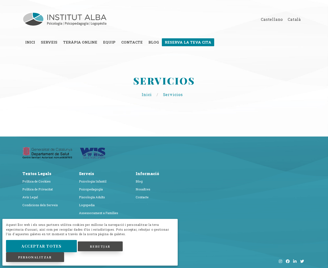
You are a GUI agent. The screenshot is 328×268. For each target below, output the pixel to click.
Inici (147, 94)
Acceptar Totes (41, 246)
